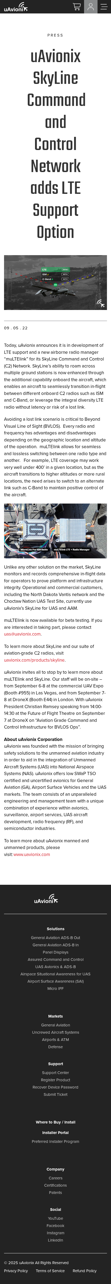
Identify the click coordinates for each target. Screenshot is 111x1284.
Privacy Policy (16, 1271)
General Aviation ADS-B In (56, 945)
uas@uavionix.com (22, 634)
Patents (55, 1192)
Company (55, 1169)
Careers (56, 1178)
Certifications (55, 1185)
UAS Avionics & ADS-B (55, 966)
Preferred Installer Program (55, 1141)
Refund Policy (84, 1271)
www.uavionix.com (31, 854)
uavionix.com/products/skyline (34, 660)
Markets (55, 1016)
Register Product (55, 1080)
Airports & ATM (55, 1039)
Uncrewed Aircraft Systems (55, 1032)
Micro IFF (55, 988)
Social (55, 1209)
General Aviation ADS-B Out (55, 937)
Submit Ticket (55, 1094)
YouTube (55, 1218)
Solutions (55, 929)
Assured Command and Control (56, 959)
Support (55, 1064)
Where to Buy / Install (55, 1122)
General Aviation (55, 1025)
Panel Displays (55, 952)
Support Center (55, 1072)
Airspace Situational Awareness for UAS (55, 974)
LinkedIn (55, 1240)
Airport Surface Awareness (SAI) (55, 981)
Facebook (55, 1225)
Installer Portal (55, 1133)
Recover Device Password (55, 1087)
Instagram (55, 1232)
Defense (55, 1046)
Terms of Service (50, 1271)
